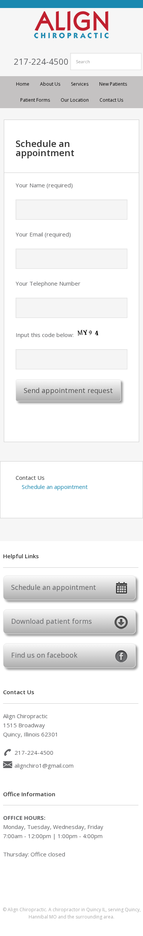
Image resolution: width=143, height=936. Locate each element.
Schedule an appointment (55, 486)
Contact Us (30, 477)
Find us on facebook (44, 655)
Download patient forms (51, 621)
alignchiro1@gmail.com (44, 765)
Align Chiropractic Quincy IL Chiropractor (72, 24)
